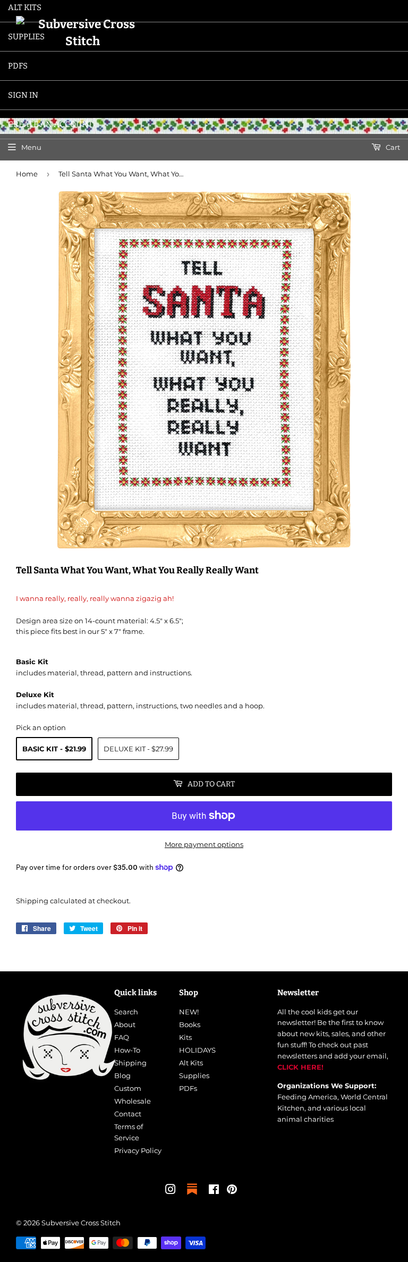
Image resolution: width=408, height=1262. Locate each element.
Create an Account (50, 124)
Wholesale (132, 1101)
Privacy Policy (138, 1150)
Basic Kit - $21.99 (54, 748)
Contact (127, 1113)
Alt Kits (191, 1062)
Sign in (23, 95)
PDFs (18, 66)
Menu (31, 147)
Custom (127, 1088)
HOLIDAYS (197, 1050)
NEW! (189, 1011)
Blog (122, 1075)
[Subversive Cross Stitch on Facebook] (213, 1191)
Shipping (32, 900)
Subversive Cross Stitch (81, 1222)
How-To (127, 1050)
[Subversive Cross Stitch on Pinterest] (231, 1191)
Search (126, 1011)
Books (189, 1024)
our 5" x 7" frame (115, 631)
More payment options (204, 844)
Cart (392, 147)
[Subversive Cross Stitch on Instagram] (170, 1191)
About (124, 1024)
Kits (185, 1037)
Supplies (26, 36)
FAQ (121, 1037)
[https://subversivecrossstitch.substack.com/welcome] (192, 1195)
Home (27, 174)
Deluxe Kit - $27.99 (138, 748)
